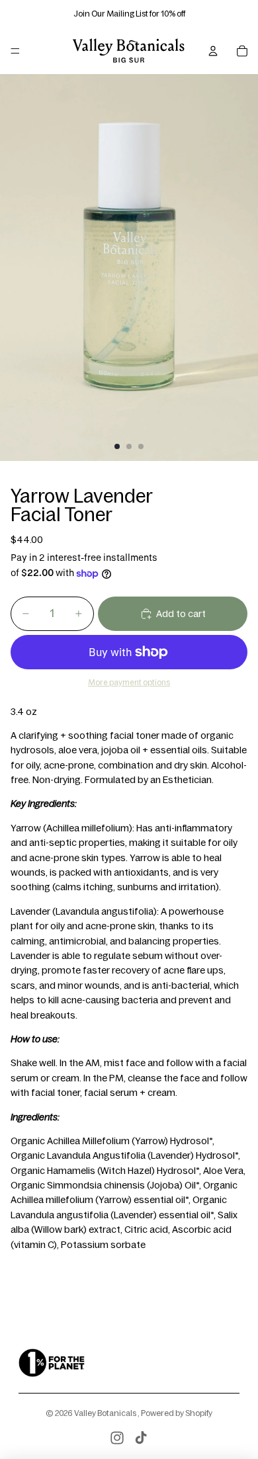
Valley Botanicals (106, 1413)
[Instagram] (117, 1438)
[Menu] (15, 51)
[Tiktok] (141, 1438)
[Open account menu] (213, 50)
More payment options (129, 682)
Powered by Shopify (176, 1413)
